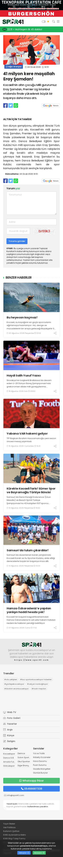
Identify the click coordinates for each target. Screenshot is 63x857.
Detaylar (23, 853)
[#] (31, 644)
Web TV (11, 712)
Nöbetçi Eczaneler (41, 757)
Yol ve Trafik (39, 753)
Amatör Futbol (10, 761)
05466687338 (33, 789)
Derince (21, 753)
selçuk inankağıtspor (37, 684)
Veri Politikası (9, 827)
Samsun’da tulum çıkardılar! (28, 550)
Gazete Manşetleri (41, 769)
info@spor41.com (15, 795)
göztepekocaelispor (14, 684)
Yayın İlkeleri (9, 823)
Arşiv (9, 729)
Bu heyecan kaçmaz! (22, 317)
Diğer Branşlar (15, 66)
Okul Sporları (24, 761)
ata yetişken (10, 679)
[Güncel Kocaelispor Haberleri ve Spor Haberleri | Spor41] (12, 21)
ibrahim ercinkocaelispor (16, 688)
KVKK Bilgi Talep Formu (14, 838)
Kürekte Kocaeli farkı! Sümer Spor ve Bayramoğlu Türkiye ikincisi (31, 490)
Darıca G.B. (8, 757)
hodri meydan (39, 688)
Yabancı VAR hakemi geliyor (27, 433)
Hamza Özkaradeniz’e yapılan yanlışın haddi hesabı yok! (29, 610)
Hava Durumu (40, 761)
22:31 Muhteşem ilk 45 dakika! (24, 29)
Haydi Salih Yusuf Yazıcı (24, 375)
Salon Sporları (25, 757)
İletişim (10, 741)
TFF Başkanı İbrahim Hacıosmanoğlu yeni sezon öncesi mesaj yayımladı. (31, 440)
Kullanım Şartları (11, 831)
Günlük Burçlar (40, 772)
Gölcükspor (9, 765)
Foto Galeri (13, 718)
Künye (10, 735)
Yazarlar (11, 723)
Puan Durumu (40, 765)
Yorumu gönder (17, 241)
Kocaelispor (9, 753)
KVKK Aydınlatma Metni (14, 834)
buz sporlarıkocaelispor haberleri (36, 679)
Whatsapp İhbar (33, 781)
